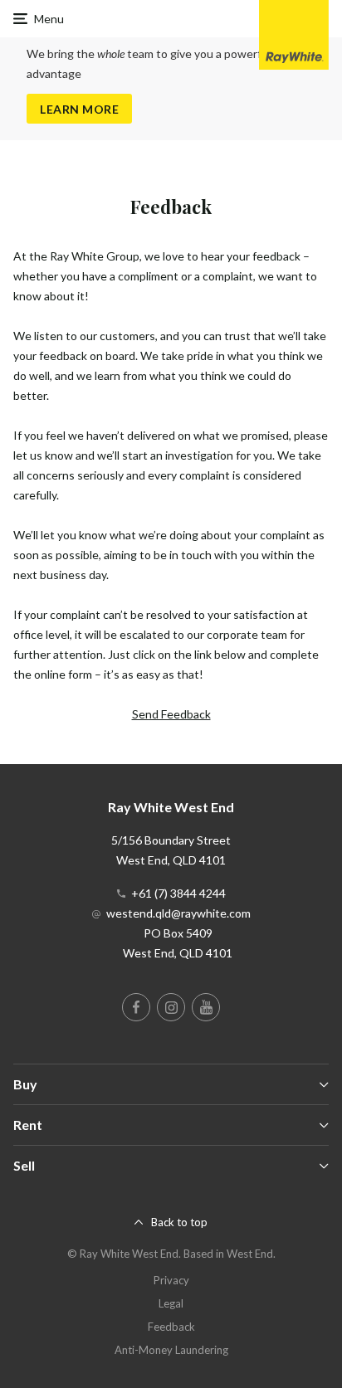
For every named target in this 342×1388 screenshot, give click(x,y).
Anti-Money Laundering (171, 1349)
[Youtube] (206, 1007)
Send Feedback (171, 714)
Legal (171, 1303)
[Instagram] (171, 1007)
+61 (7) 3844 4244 (178, 893)
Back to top (179, 1222)
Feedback (171, 1326)
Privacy (171, 1280)
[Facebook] (136, 1007)
